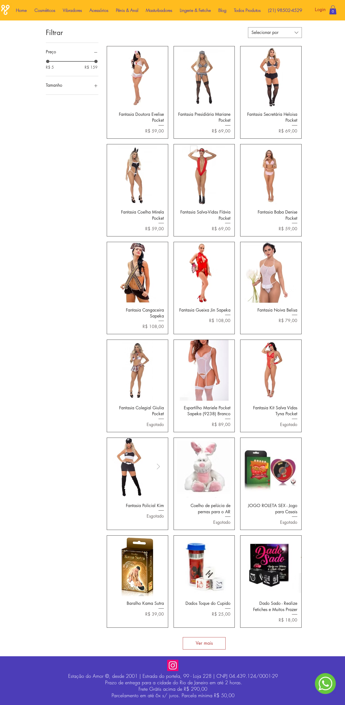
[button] (333, 9)
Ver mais (204, 643)
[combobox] (275, 32)
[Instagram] (172, 665)
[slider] (47, 61)
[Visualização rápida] (137, 76)
